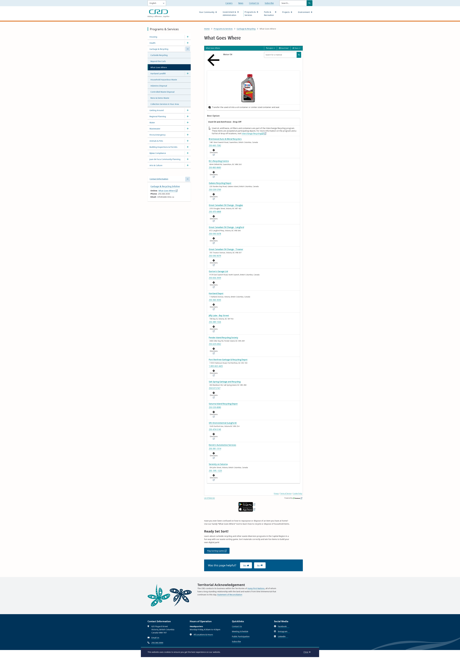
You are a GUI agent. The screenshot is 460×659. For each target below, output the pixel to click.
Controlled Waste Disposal (162, 92)
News (240, 3)
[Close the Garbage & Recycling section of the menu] (187, 49)
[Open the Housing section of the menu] (187, 36)
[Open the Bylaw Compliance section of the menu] (187, 153)
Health (152, 43)
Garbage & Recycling (159, 49)
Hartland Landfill (158, 73)
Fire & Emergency (157, 134)
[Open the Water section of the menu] (187, 122)
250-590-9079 (215, 255)
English (270, 48)
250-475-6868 (215, 211)
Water (152, 122)
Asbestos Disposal (158, 85)
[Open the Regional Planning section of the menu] (187, 116)
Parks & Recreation (269, 13)
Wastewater (155, 128)
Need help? (285, 48)
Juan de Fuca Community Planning (165, 159)
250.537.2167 (214, 388)
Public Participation (241, 636)
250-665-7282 (215, 145)
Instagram (284, 631)
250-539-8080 (215, 407)
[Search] (299, 55)
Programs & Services (250, 13)
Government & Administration (229, 13)
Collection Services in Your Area (164, 104)
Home (207, 28)
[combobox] (282, 55)
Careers (229, 3)
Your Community (206, 12)
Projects (286, 12)
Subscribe (269, 3)
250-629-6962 (215, 344)
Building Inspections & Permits (163, 147)
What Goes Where (158, 67)
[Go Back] (214, 60)
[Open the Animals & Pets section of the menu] (187, 140)
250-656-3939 (215, 278)
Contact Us (254, 3)
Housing (153, 36)
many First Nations (255, 588)
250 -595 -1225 (215, 470)
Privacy (276, 493)
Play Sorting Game (218, 551)
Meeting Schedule (240, 631)
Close (305, 652)
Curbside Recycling (159, 55)
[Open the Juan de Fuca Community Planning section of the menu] (187, 159)
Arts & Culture (156, 165)
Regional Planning (158, 116)
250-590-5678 (215, 233)
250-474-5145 (215, 429)
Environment (304, 12)
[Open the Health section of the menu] (187, 42)
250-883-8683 (215, 167)
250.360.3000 (157, 642)
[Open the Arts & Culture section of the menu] (187, 165)
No (258, 565)
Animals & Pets (156, 141)
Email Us (155, 637)
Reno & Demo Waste (159, 98)
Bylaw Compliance (158, 153)
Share (296, 48)
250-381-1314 (215, 448)
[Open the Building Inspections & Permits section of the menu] (187, 146)
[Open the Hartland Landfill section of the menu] (187, 73)
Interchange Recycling (251, 133)
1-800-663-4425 (216, 366)
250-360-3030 (215, 300)
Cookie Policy (297, 493)
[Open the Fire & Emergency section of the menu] (187, 134)
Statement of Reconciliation (229, 594)
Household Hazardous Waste (163, 79)
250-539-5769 (215, 189)
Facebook (283, 626)
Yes (244, 565)
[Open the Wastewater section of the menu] (187, 128)
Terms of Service (285, 493)
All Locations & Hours (203, 634)
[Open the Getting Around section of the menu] (187, 110)
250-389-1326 (215, 322)
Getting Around (157, 110)
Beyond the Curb (158, 61)
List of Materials (209, 498)
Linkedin (283, 636)
